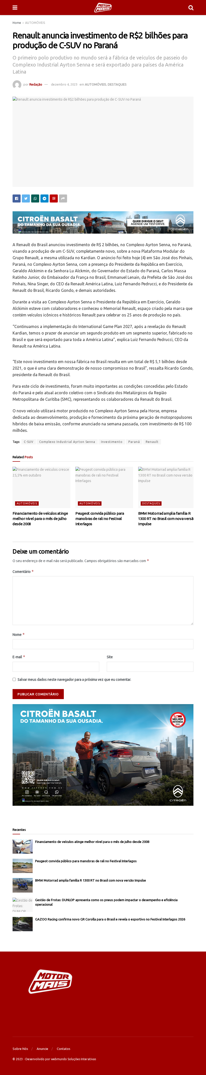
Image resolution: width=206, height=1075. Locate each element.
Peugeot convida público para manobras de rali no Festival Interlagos (99, 518)
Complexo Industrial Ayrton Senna (67, 441)
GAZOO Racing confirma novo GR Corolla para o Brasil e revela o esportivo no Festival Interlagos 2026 (110, 919)
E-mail (19, 656)
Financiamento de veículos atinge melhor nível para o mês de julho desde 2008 (40, 518)
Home (17, 22)
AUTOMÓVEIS (35, 22)
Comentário (23, 571)
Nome (19, 634)
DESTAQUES (117, 84)
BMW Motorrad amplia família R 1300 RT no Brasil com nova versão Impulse (166, 518)
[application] (103, 755)
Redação (35, 84)
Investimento (112, 441)
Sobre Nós (20, 1048)
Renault (152, 441)
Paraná (134, 441)
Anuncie (42, 1048)
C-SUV (28, 441)
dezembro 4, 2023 (64, 84)
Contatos (63, 1048)
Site (110, 657)
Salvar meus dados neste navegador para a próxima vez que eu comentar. (74, 680)
